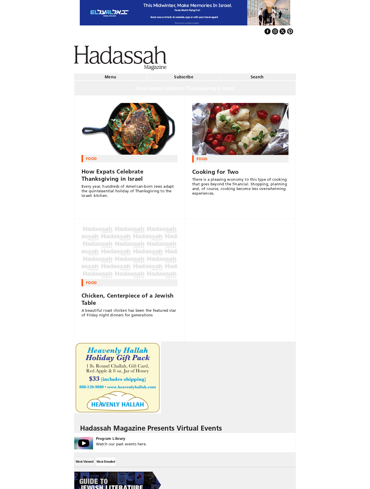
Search (257, 74)
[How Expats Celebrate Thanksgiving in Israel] (129, 127)
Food (91, 156)
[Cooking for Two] (240, 127)
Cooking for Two (215, 169)
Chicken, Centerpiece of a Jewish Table (128, 297)
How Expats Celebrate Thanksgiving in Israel (112, 173)
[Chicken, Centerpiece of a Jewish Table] (129, 250)
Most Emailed (106, 459)
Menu (110, 74)
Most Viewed (84, 459)
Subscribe (183, 74)
